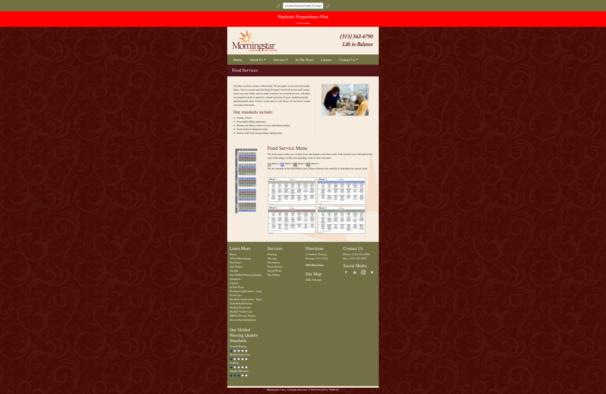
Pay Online (273, 275)
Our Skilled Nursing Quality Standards (244, 335)
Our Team (235, 262)
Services (279, 59)
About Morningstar (240, 258)
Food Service (274, 266)
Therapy (272, 258)
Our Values (236, 266)
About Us (256, 59)
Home (237, 59)
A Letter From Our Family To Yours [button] (303, 5)
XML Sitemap (313, 279)
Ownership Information (243, 320)
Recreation (273, 262)
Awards (234, 270)
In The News (304, 59)
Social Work (274, 270)
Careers (326, 59)
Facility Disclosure (240, 307)
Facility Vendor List (241, 311)
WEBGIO (334, 389)
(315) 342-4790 (360, 254)
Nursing (272, 254)
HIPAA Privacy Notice (242, 315)
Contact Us (347, 59)
